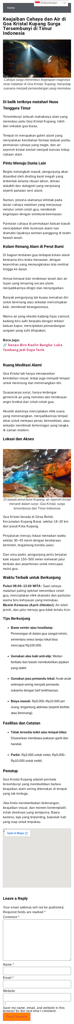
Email (8, 977)
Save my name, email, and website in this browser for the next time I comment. (34, 1009)
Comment (11, 917)
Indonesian (48, 3)
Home (11, 8)
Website (9, 991)
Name (8, 964)
